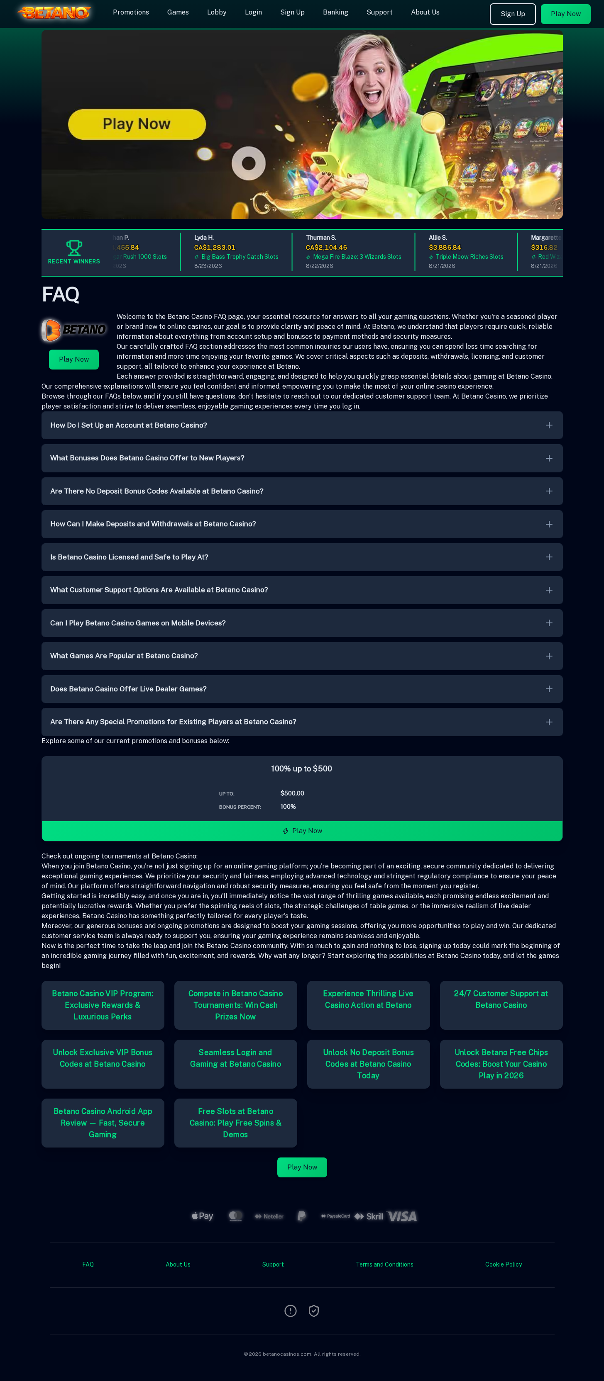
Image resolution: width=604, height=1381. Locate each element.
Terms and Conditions (384, 1264)
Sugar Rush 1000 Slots (126, 256)
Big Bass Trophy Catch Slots (229, 256)
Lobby (217, 12)
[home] (54, 22)
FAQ (88, 1264)
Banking (335, 12)
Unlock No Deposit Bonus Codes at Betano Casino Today (368, 1064)
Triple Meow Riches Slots (459, 256)
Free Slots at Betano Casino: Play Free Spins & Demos (235, 1123)
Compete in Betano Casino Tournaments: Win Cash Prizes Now (235, 1005)
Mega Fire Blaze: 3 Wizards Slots (346, 256)
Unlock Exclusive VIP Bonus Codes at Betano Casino (103, 1058)
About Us (425, 12)
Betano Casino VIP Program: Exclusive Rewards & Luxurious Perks (103, 1005)
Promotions (131, 12)
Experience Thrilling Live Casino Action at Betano (368, 999)
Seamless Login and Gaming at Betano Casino (235, 1058)
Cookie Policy (503, 1264)
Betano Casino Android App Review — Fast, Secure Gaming (103, 1123)
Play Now (566, 14)
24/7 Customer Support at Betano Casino (501, 999)
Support (380, 12)
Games (178, 12)
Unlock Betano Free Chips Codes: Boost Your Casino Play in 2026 (501, 1064)
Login (253, 12)
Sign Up (292, 12)
